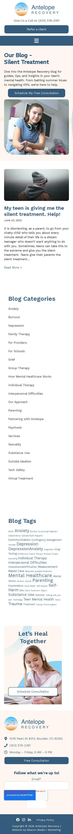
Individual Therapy (21, 385)
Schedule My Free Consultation (36, 93)
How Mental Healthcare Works (29, 376)
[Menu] (36, 41)
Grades (55, 554)
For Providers (17, 343)
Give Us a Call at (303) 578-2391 (36, 20)
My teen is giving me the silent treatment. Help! (34, 211)
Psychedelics (15, 585)
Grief (11, 359)
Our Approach (18, 402)
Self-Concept (42, 586)
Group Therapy (19, 368)
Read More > (13, 267)
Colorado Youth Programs (32, 536)
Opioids (28, 581)
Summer (40, 594)
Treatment (29, 604)
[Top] (67, 829)
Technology (17, 600)
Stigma (44, 591)
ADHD (11, 531)
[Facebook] (18, 820)
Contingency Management (47, 539)
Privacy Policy (45, 820)
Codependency (14, 536)
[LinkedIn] (29, 820)
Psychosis (15, 427)
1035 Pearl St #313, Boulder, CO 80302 (35, 738)
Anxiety (13, 309)
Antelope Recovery (47, 826)
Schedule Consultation (33, 691)
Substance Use (19, 453)
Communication (19, 540)
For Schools (16, 351)
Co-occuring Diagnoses (47, 531)
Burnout (14, 317)
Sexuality (14, 444)
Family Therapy (19, 334)
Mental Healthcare (30, 575)
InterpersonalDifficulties (22, 566)
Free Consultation (36, 760)
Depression (16, 325)
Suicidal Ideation (19, 461)
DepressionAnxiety (25, 548)
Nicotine (20, 581)
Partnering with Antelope (26, 419)
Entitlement (23, 554)
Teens (57, 600)
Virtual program (50, 604)
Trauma (15, 603)
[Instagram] (23, 820)
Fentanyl (47, 554)
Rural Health (29, 586)
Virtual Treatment (20, 478)
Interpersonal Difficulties (25, 393)
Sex (22, 590)
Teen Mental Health (38, 599)
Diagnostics (48, 549)
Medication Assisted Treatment (38, 571)
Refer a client (36, 29)
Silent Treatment (32, 591)
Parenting (15, 410)
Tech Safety (16, 470)
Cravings (11, 545)
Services (14, 436)
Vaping (39, 604)
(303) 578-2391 (19, 745)
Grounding (12, 558)
